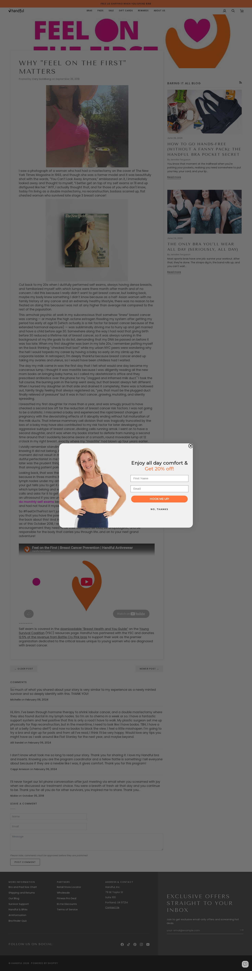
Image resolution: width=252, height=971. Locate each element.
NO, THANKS (159, 509)
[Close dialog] (191, 446)
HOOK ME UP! (159, 499)
